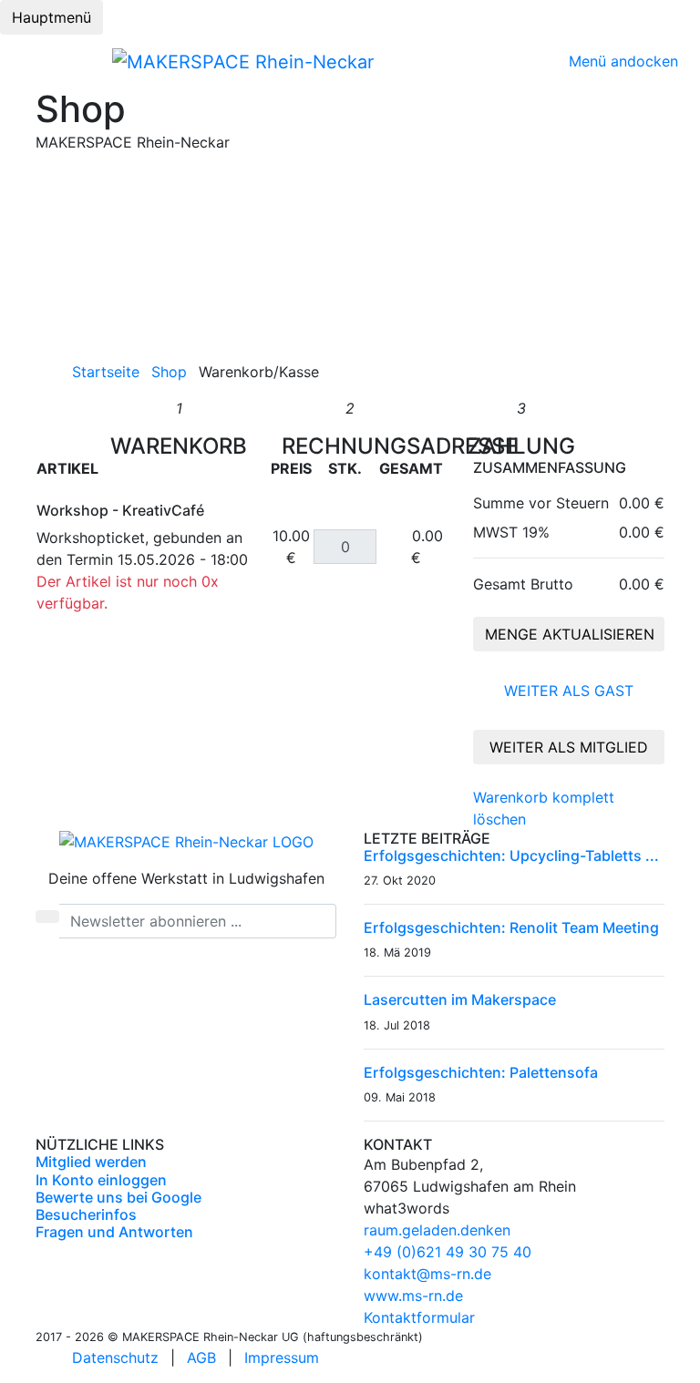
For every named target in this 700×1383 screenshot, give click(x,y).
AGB (201, 1357)
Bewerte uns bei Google (118, 1197)
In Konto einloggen (101, 1180)
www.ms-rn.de (413, 1295)
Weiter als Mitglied (568, 747)
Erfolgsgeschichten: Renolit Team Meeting (511, 927)
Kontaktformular (419, 1317)
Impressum (281, 1357)
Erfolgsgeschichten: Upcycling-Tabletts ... (511, 855)
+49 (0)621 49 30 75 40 (447, 1252)
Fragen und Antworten (114, 1232)
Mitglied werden (91, 1161)
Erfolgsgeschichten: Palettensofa (481, 1072)
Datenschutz (115, 1357)
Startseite (105, 372)
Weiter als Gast (568, 690)
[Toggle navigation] (34, 61)
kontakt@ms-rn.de (427, 1274)
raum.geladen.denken (437, 1230)
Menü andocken (623, 61)
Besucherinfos (86, 1214)
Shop (169, 372)
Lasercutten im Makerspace (460, 999)
